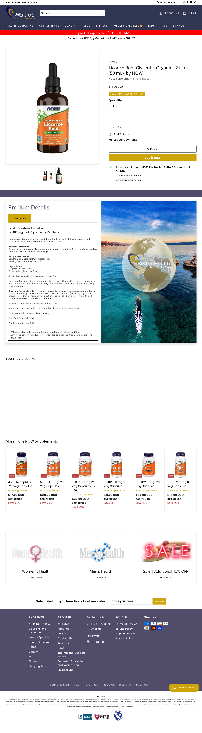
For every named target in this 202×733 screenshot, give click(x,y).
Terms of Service (126, 624)
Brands (179, 25)
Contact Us (65, 638)
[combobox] (72, 13)
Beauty (70, 25)
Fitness (102, 25)
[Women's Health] (36, 551)
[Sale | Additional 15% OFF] (165, 551)
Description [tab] (19, 218)
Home (112, 61)
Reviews (63, 633)
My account (65, 670)
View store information (128, 180)
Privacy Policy (124, 638)
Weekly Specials (39, 637)
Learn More (116, 127)
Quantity (115, 100)
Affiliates (63, 624)
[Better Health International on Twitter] (102, 642)
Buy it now (152, 158)
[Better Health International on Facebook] (93, 642)
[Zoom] (52, 108)
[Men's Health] (101, 551)
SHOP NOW (36, 577)
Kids (151, 25)
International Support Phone (71, 654)
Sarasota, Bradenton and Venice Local (71, 663)
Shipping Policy (125, 633)
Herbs (86, 25)
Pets (164, 25)
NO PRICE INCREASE (41, 624)
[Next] (97, 176)
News (61, 648)
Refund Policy (124, 628)
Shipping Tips (37, 666)
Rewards (63, 643)
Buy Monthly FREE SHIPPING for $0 (127, 94)
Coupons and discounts (37, 630)
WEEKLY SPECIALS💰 (128, 25)
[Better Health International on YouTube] (97, 642)
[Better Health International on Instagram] (88, 642)
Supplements (49, 25)
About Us (63, 628)
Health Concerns (19, 25)
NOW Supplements (121, 79)
